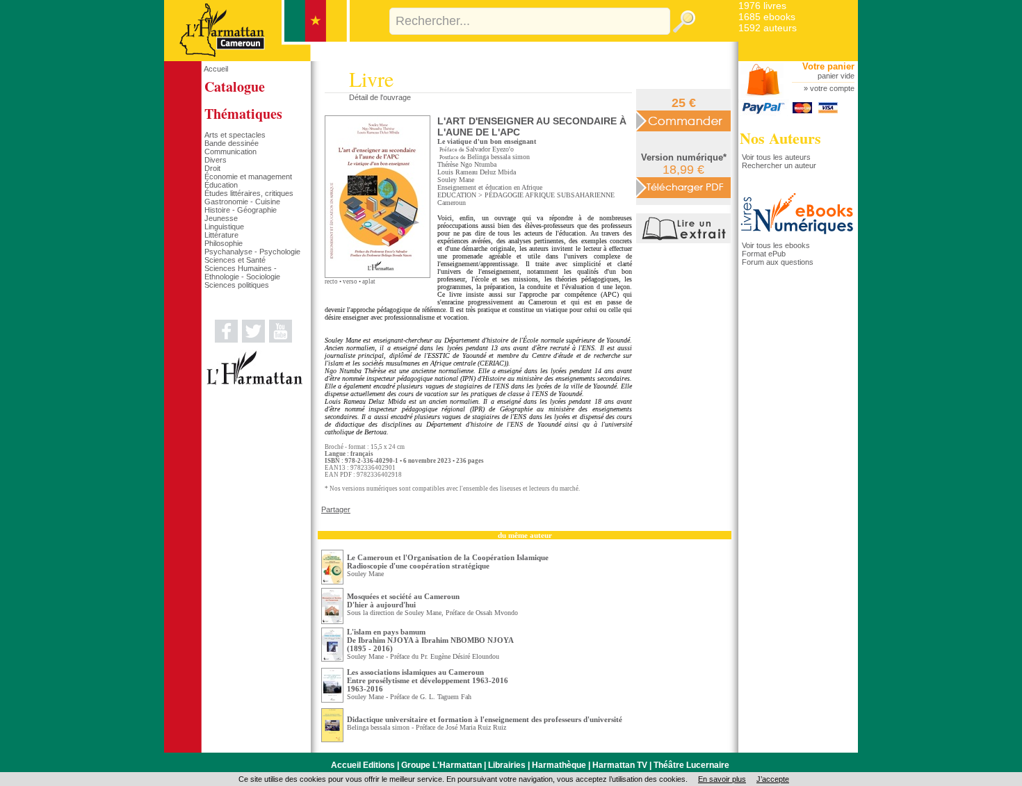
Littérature (221, 235)
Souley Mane (455, 179)
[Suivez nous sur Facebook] (226, 340)
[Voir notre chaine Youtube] (280, 340)
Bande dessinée (231, 143)
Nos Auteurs (780, 137)
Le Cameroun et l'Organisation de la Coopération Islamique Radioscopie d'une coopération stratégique (448, 561)
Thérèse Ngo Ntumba (466, 164)
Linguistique (224, 226)
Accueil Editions (363, 765)
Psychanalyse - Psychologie (252, 251)
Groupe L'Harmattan (441, 765)
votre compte (832, 88)
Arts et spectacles (235, 135)
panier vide (836, 76)
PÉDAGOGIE (504, 195)
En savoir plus (722, 779)
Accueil (216, 69)
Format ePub (764, 253)
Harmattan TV (619, 765)
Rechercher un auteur (779, 165)
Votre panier (828, 66)
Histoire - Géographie (240, 210)
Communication (230, 151)
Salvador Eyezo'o (490, 149)
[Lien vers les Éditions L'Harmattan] (254, 382)
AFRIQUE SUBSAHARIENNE (570, 195)
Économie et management (248, 176)
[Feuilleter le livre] (685, 240)
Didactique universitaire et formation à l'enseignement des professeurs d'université (484, 719)
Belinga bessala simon (498, 157)
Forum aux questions (777, 262)
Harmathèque (559, 765)
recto (331, 281)
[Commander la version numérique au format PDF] (683, 187)
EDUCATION (456, 195)
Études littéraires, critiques (248, 193)
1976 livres (762, 5)
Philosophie (223, 243)
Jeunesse (221, 218)
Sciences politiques (236, 285)
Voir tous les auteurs (776, 157)
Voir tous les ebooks (776, 245)
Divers (215, 160)
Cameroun (451, 202)
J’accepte (772, 779)
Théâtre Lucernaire (691, 765)
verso (350, 281)
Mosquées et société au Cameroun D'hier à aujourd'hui (403, 600)
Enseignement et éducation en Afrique (489, 187)
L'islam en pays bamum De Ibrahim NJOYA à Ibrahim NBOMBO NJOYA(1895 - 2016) (430, 640)
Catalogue (234, 86)
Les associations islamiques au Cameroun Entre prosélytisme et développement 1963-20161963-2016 (427, 680)
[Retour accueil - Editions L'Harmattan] (257, 58)
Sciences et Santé (235, 260)
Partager (335, 509)
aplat (368, 281)
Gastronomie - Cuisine (242, 201)
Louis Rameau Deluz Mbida (476, 172)
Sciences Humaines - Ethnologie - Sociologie (242, 272)
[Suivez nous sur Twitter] (253, 340)
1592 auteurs (767, 27)
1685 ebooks (766, 16)
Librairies (507, 765)
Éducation (221, 185)
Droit (212, 168)
